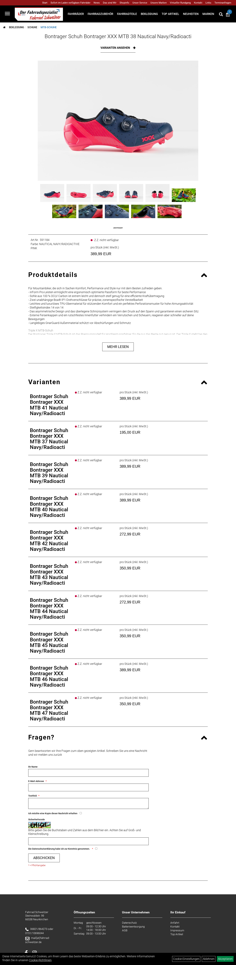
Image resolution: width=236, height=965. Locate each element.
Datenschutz (129, 922)
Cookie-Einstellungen (186, 959)
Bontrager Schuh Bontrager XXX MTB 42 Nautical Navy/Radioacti (49, 540)
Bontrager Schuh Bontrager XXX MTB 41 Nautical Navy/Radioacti (49, 404)
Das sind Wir (109, 2)
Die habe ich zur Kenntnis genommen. (59, 849)
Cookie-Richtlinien (40, 960)
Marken (208, 14)
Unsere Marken (158, 2)
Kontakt (198, 2)
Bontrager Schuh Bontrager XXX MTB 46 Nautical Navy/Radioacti (49, 676)
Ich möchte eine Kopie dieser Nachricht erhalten (52, 813)
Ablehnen (208, 959)
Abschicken (44, 858)
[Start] (4, 27)
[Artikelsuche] (221, 15)
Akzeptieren (225, 959)
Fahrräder (76, 14)
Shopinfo (124, 2)
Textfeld (32, 795)
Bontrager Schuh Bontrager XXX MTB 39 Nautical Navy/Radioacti (49, 472)
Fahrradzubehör (100, 14)
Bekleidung (149, 14)
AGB (124, 930)
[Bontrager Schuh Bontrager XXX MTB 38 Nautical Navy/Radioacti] (118, 121)
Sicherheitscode (36, 819)
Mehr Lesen (118, 347)
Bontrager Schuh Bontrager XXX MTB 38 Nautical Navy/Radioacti (118, 36)
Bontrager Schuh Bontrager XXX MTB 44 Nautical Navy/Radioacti (49, 608)
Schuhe (32, 27)
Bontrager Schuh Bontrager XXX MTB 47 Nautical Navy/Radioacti (49, 710)
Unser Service (139, 2)
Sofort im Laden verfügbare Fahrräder (70, 2)
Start (44, 2)
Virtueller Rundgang (180, 2)
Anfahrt (174, 922)
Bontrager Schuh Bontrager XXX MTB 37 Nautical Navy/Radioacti (49, 438)
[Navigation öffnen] (7, 14)
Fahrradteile (127, 14)
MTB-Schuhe (49, 27)
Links (208, 2)
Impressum (177, 930)
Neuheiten (191, 14)
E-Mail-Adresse (36, 781)
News (97, 2)
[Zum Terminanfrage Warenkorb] (228, 15)
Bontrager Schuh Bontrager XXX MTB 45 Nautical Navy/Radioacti (49, 642)
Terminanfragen (222, 2)
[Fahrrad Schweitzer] (39, 14)
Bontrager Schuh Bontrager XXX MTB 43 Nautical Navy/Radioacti (49, 574)
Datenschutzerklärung (43, 849)
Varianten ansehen (116, 47)
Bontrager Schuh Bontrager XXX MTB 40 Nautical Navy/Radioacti (49, 506)
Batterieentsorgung (133, 926)
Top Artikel (170, 14)
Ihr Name (33, 766)
